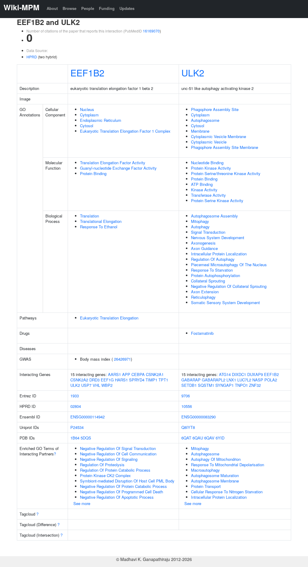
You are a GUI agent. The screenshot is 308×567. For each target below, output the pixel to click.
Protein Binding (93, 173)
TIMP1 (151, 380)
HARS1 (121, 380)
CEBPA (138, 374)
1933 (74, 396)
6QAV (209, 438)
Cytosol (86, 125)
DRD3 (94, 380)
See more (81, 503)
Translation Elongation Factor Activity (112, 162)
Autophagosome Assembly (214, 216)
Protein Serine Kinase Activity (217, 200)
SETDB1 (189, 385)
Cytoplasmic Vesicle (208, 142)
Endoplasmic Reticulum (100, 120)
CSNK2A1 (155, 374)
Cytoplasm (89, 115)
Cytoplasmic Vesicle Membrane (218, 136)
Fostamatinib (202, 333)
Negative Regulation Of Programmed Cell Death (121, 492)
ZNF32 (255, 385)
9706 (185, 396)
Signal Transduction (208, 232)
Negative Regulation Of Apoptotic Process (117, 497)
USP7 (86, 385)
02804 (75, 406)
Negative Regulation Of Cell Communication (118, 454)
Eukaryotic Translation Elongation (109, 318)
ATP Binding (202, 184)
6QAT (186, 438)
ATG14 (225, 374)
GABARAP (191, 380)
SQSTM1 (206, 385)
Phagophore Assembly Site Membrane (224, 147)
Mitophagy (200, 221)
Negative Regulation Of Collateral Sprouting (228, 286)
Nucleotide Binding (207, 162)
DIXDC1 (239, 374)
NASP (257, 380)
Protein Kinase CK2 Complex (105, 475)
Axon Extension (205, 291)
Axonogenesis (203, 243)
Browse (69, 8)
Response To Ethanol (98, 227)
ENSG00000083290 (198, 417)
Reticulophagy (203, 297)
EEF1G (107, 380)
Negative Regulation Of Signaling (108, 459)
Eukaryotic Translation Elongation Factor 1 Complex (125, 131)
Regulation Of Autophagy (213, 259)
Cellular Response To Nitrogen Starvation (227, 492)
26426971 (122, 359)
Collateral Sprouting (208, 281)
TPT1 (163, 380)
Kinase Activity (204, 190)
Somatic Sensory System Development (225, 302)
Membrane (200, 131)
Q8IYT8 (188, 427)
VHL (96, 385)
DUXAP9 (255, 374)
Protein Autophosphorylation (215, 275)
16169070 (151, 30)
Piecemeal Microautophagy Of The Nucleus (229, 264)
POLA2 (270, 380)
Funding (107, 8)
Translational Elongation (101, 221)
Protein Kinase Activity (211, 168)
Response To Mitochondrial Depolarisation (227, 464)
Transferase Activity (208, 195)
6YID (220, 438)
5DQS (86, 438)
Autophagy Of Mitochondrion (216, 459)
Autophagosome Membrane (215, 481)
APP (126, 374)
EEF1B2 (87, 72)
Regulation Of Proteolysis (102, 464)
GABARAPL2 (213, 380)
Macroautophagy (205, 470)
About (52, 8)
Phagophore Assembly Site (215, 109)
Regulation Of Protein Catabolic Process (115, 470)
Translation (89, 216)
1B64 (74, 438)
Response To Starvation (212, 270)
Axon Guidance (204, 248)
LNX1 (231, 380)
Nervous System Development (217, 237)
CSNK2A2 (79, 380)
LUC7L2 (244, 380)
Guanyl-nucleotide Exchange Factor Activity (118, 168)
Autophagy (200, 227)
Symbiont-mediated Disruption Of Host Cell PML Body (127, 481)
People (87, 8)
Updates (126, 8)
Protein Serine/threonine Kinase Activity (225, 173)
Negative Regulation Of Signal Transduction (118, 448)
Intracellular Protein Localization (219, 254)
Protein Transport (206, 486)
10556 (186, 406)
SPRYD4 (136, 380)
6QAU (197, 438)
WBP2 (106, 385)
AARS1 (114, 374)
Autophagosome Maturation (215, 475)
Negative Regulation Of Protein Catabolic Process (123, 486)
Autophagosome (205, 120)
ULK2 (192, 72)
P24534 (77, 427)
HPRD (31, 56)
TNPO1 (241, 385)
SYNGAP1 (224, 385)
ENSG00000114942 (87, 417)
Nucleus (87, 109)
